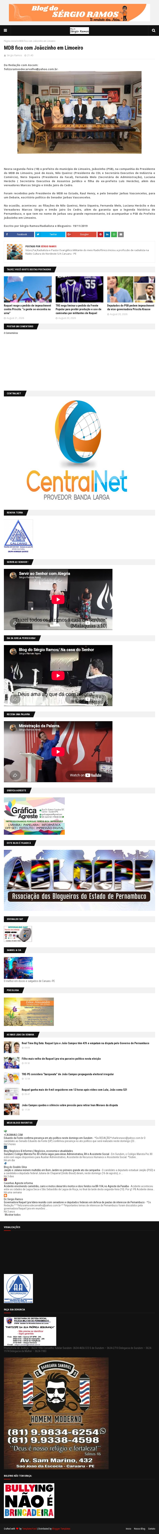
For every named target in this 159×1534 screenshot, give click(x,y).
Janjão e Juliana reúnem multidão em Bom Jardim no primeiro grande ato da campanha (52, 1170)
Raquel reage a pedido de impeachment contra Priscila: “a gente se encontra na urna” (27, 309)
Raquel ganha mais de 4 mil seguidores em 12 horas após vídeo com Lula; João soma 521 (74, 1089)
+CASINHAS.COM (13, 1134)
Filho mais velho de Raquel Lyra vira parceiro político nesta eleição (61, 1058)
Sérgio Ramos (14, 55)
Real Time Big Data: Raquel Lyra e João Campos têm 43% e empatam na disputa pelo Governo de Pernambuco (85, 1043)
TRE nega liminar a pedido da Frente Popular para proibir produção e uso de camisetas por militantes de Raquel (78, 309)
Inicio (128, 1528)
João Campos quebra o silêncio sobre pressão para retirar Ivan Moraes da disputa (70, 1105)
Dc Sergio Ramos (13, 1199)
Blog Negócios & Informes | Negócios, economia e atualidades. (38, 1150)
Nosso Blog (139, 1528)
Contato (151, 1528)
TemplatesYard (29, 1528)
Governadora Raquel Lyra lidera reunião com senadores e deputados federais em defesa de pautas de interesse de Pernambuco (74, 1202)
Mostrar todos (13, 1214)
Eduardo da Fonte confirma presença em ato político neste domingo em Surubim (48, 1138)
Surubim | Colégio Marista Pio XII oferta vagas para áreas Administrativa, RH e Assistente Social (56, 1154)
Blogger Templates (61, 1528)
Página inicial (10, 41)
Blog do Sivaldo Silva (15, 1167)
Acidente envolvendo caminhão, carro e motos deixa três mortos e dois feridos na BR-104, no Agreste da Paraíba (66, 1186)
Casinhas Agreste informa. (18, 1183)
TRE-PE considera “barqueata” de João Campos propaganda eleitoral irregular (68, 1074)
